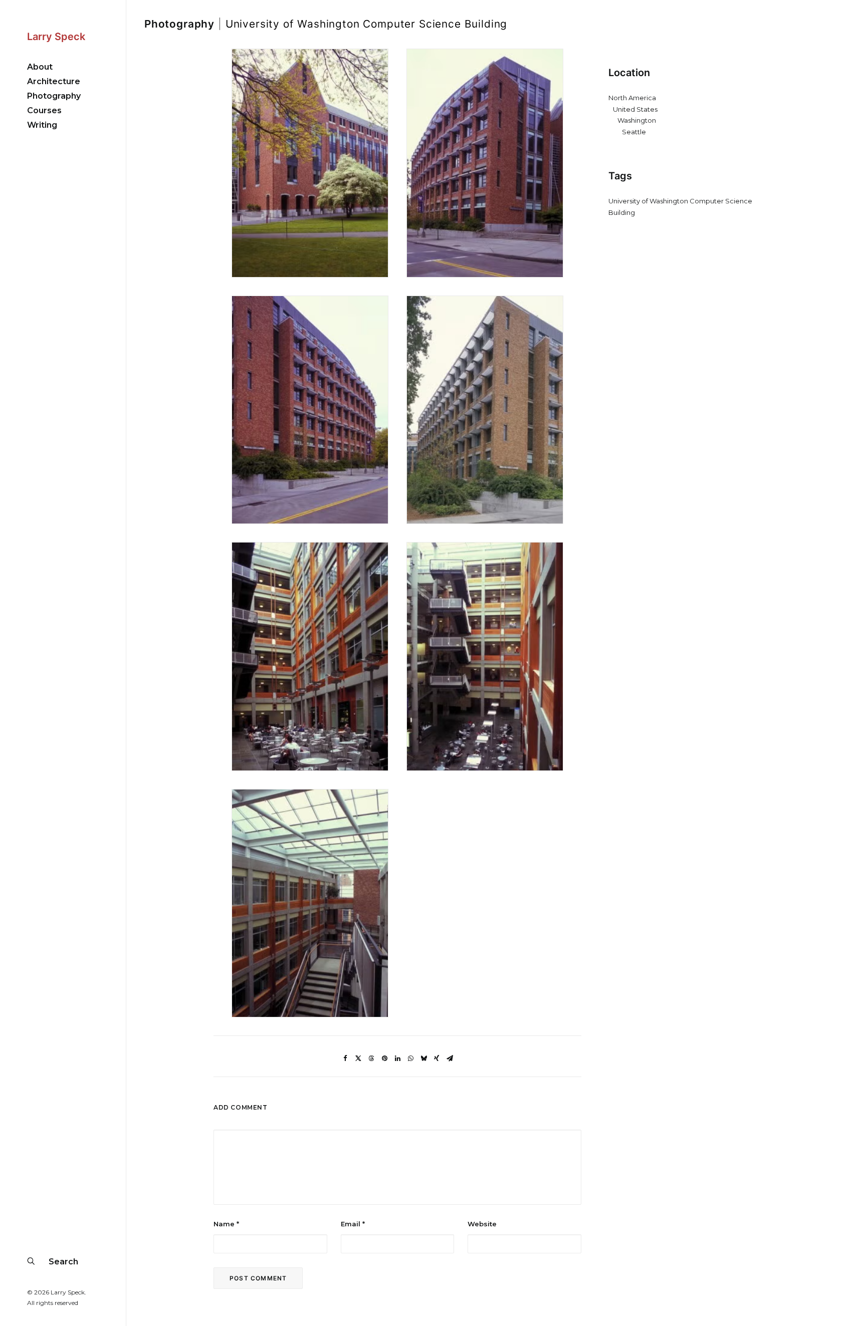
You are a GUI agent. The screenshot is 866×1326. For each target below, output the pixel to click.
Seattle (634, 132)
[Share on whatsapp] (410, 1058)
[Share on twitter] (358, 1058)
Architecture (53, 81)
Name (226, 1224)
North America (632, 98)
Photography (54, 96)
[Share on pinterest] (384, 1058)
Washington (636, 120)
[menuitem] (63, 67)
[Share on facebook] (345, 1058)
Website (482, 1224)
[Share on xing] (436, 1058)
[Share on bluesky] (423, 1058)
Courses (44, 110)
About (40, 67)
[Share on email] (450, 1058)
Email (353, 1224)
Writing (42, 125)
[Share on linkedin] (397, 1058)
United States (635, 109)
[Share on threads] (371, 1058)
